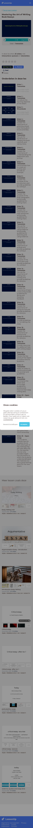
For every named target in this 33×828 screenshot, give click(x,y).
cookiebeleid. (8, 420)
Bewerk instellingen (10, 424)
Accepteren (24, 424)
